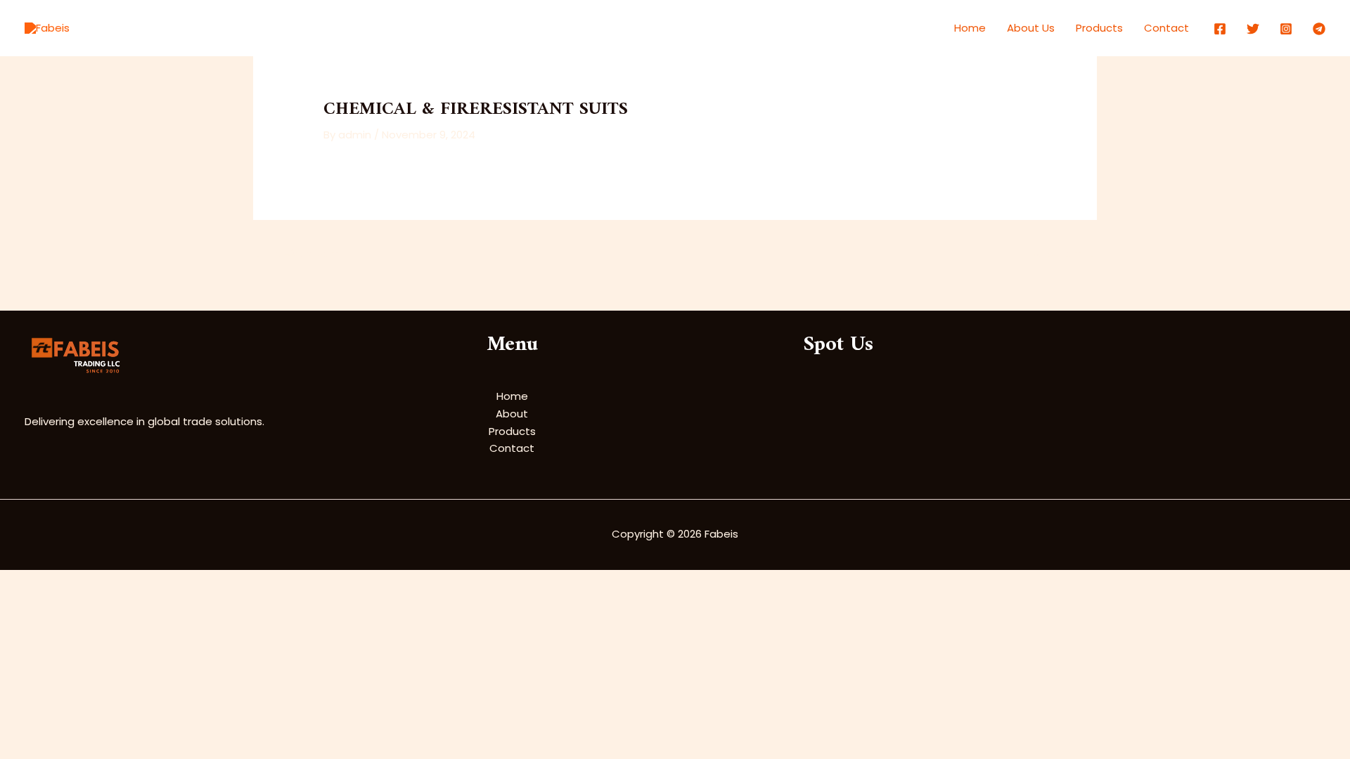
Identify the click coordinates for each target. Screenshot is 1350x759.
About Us (1031, 27)
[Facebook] (1220, 28)
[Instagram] (1286, 28)
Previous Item (297, 253)
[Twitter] (1253, 28)
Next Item (1063, 253)
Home (970, 27)
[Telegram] (1319, 28)
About (512, 413)
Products (1099, 27)
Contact (1166, 27)
